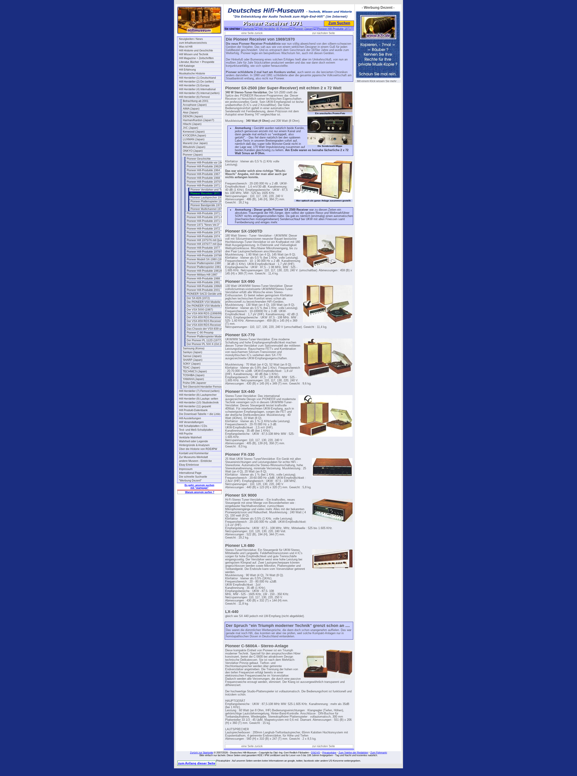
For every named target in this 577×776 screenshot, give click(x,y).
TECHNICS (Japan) (195, 371)
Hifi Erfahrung (187, 69)
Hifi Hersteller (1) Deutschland (197, 77)
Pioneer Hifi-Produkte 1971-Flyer (207, 217)
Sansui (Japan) (192, 356)
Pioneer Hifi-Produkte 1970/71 (205, 181)
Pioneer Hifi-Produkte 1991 (203, 282)
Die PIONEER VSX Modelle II (204, 305)
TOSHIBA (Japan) (193, 375)
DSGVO (315, 752)
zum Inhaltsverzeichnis (193, 42)
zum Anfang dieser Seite (196, 763)
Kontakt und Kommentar (193, 453)
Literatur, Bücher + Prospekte (196, 62)
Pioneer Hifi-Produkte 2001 (203, 290)
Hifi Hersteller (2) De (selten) (196, 81)
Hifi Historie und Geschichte (196, 50)
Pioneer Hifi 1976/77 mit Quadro (206, 244)
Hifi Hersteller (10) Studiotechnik (199, 402)
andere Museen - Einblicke (195, 461)
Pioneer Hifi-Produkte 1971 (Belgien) (208, 185)
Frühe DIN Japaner (194, 383)
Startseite (248, 28)
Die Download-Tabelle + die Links (199, 414)
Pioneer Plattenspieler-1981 (204, 267)
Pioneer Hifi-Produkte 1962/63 (205, 166)
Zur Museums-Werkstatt (193, 457)
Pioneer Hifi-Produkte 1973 (203, 232)
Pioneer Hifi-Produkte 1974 (203, 236)
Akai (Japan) (190, 112)
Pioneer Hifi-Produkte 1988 (203, 278)
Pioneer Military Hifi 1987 (202, 274)
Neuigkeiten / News (191, 39)
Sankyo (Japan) (192, 352)
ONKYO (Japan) (193, 150)
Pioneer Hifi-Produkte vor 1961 (205, 162)
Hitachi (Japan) (192, 124)
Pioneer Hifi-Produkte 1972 (203, 228)
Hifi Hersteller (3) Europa (194, 85)
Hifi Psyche (186, 433)
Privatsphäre (329, 752)
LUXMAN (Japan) (193, 139)
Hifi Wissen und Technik (193, 54)
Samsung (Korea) (193, 348)
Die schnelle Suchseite (193, 476)
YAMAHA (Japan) (193, 379)
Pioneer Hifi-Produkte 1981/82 (205, 270)
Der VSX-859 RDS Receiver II (205, 321)
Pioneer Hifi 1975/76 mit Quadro (206, 240)
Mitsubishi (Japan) (194, 147)
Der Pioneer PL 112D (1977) (204, 340)
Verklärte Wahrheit (190, 437)
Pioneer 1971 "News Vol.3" (203, 224)
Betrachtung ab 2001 (195, 101)
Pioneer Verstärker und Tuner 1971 (211, 189)
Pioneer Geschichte (199, 158)
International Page (190, 472)
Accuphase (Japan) (195, 104)
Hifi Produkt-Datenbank (193, 410)
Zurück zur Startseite (201, 752)
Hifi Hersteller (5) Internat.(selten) (199, 93)
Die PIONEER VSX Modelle (203, 302)
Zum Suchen (339, 23)
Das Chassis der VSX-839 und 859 (208, 328)
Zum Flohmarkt (378, 752)
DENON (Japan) (193, 116)
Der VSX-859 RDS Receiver (204, 317)
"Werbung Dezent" (190, 480)
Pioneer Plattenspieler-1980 (204, 263)
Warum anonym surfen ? (199, 492)
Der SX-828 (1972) (198, 298)
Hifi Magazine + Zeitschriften (196, 58)
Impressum (185, 469)
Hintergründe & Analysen (194, 445)
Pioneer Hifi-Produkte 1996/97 (205, 286)
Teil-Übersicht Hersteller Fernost (202, 386)
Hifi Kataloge (187, 65)
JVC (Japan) (190, 127)
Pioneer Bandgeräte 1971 (206, 205)
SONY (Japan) (192, 363)
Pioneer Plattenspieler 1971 (207, 201)
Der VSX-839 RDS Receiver (204, 325)
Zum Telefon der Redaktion (353, 752)
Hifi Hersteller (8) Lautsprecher (198, 394)
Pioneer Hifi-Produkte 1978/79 (205, 251)
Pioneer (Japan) (193, 154)
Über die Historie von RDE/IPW (198, 449)
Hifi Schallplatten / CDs (193, 426)
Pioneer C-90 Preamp (200, 332)
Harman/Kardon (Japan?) (198, 120)
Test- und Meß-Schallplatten (196, 429)
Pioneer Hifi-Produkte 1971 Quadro (208, 221)
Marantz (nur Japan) (195, 143)
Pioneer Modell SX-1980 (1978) (206, 259)
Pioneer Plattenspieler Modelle (205, 336)
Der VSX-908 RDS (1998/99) (204, 313)
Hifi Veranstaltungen (191, 422)
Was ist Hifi (185, 46)
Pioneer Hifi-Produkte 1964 (203, 170)
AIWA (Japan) (191, 108)
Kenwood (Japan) (194, 131)
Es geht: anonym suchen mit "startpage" (199, 486)
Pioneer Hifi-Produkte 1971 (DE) (206, 213)
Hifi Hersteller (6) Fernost (194, 97)
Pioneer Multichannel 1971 (207, 209)
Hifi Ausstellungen (190, 418)
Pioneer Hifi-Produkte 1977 (203, 247)
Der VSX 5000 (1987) (200, 309)
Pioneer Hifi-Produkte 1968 (203, 178)
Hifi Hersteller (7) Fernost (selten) (199, 391)
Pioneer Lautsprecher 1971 (207, 197)
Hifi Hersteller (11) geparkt (195, 406)
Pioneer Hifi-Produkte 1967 (203, 174)
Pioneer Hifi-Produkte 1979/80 (205, 255)
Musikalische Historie (192, 73)
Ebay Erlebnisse (189, 464)
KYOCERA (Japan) (194, 135)
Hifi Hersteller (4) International (197, 89)
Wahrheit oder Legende (193, 441)
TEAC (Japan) (191, 367)
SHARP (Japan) (192, 360)
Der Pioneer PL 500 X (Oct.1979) (207, 344)
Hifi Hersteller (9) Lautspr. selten (198, 398)
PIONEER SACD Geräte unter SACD (208, 293)
